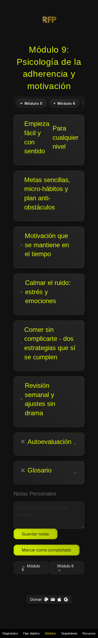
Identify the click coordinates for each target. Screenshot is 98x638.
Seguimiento (69, 633)
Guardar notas (35, 534)
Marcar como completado (46, 550)
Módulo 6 (66, 103)
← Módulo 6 (31, 568)
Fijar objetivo (31, 633)
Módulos (50, 633)
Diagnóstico (10, 633)
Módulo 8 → (65, 568)
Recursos (89, 633)
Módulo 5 (33, 103)
